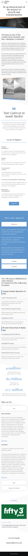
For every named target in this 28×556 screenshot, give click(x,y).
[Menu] (26, 2)
